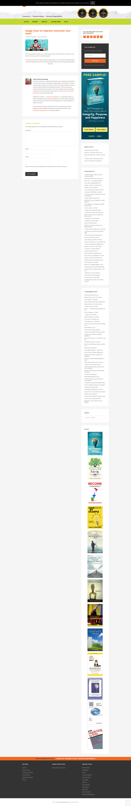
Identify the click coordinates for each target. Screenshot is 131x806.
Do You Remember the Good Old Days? (94, 189)
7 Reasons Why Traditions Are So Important (95, 229)
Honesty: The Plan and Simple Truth (93, 185)
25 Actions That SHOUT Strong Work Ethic (94, 332)
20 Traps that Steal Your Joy (91, 251)
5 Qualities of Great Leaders (91, 387)
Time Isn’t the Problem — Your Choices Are (94, 242)
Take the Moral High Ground (91, 295)
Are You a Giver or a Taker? (91, 208)
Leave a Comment (42, 36)
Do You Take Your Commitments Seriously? (94, 391)
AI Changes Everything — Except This (93, 350)
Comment (28, 130)
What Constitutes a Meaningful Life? (93, 253)
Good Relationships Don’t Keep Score (93, 178)
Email (27, 157)
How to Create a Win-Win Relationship (93, 352)
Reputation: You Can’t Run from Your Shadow (93, 401)
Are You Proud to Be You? (90, 223)
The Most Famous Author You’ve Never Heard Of (93, 280)
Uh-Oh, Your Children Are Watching (92, 161)
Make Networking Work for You (91, 376)
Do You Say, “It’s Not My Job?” (91, 319)
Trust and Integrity (87, 775)
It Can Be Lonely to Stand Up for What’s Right (94, 232)
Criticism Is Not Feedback (90, 394)
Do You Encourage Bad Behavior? (92, 183)
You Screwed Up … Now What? (92, 321)
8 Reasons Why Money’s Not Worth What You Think (94, 371)
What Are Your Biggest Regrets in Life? (93, 264)
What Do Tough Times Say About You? (93, 260)
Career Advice (86, 784)
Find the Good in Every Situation (92, 329)
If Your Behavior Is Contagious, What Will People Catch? (94, 204)
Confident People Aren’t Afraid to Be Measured (93, 355)
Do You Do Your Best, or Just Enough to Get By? (95, 338)
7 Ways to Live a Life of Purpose (92, 273)
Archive (24, 767)
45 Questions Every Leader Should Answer (94, 382)
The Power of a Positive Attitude (92, 248)
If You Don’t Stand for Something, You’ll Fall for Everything (94, 195)
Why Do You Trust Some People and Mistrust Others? (93, 225)
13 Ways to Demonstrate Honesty (92, 364)
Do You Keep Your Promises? (91, 262)
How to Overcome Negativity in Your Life (94, 255)
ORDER (99, 136)
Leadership (85, 780)
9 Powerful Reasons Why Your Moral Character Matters (93, 175)
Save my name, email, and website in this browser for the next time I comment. (46, 166)
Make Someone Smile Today (91, 150)
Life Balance (85, 787)
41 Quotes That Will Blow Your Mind (93, 192)
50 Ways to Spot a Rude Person (92, 198)
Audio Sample (89, 129)
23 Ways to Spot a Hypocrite (91, 187)
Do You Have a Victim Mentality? (92, 275)
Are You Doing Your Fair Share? (92, 277)
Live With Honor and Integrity (91, 220)
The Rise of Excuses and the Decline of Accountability (93, 379)
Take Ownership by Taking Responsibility (94, 267)
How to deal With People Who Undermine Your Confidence (94, 367)
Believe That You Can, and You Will (92, 297)
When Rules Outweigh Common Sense (93, 362)
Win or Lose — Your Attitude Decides (93, 180)
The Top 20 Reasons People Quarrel (93, 235)
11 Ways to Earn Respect (90, 314)
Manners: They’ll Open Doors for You (93, 152)
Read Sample (101, 129)
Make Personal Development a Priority (93, 389)
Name (27, 149)
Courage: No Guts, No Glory (91, 306)
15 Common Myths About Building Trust (93, 244)
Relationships (86, 767)
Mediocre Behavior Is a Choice (91, 317)
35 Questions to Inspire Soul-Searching (93, 212)
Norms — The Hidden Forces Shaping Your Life (94, 309)
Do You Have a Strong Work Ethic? (92, 398)
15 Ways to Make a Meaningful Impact (93, 158)
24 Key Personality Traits (58, 767)
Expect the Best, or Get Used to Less (93, 304)
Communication (86, 777)
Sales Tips (85, 789)
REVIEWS (91, 136)
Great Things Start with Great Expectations (94, 302)
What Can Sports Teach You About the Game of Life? (93, 215)
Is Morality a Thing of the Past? (91, 218)
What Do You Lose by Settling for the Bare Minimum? (94, 201)
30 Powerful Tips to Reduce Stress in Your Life (94, 269)
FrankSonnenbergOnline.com (41, 110)
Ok (92, 3)
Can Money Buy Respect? (90, 374)
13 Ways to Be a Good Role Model (92, 210)
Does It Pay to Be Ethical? (90, 348)
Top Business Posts (27, 772)
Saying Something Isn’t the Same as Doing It (94, 155)
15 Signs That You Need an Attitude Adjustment (93, 335)
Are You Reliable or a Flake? (91, 312)
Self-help (84, 782)
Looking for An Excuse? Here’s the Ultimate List (94, 324)
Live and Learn (26, 775)
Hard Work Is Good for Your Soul (92, 342)
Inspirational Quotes (27, 777)
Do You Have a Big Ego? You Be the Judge (94, 396)
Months (24, 780)
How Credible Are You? (90, 327)
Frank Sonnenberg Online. (62, 802)
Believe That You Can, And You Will (92, 246)
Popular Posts (26, 770)
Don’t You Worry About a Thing (91, 237)
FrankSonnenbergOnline (32, 60)
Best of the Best (86, 792)
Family (84, 772)
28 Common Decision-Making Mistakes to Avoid (94, 359)
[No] (129, 3)
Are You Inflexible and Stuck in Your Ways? (94, 385)
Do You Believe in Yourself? (91, 299)
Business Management (88, 794)
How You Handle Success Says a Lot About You (94, 344)
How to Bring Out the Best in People (93, 239)
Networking (85, 770)
